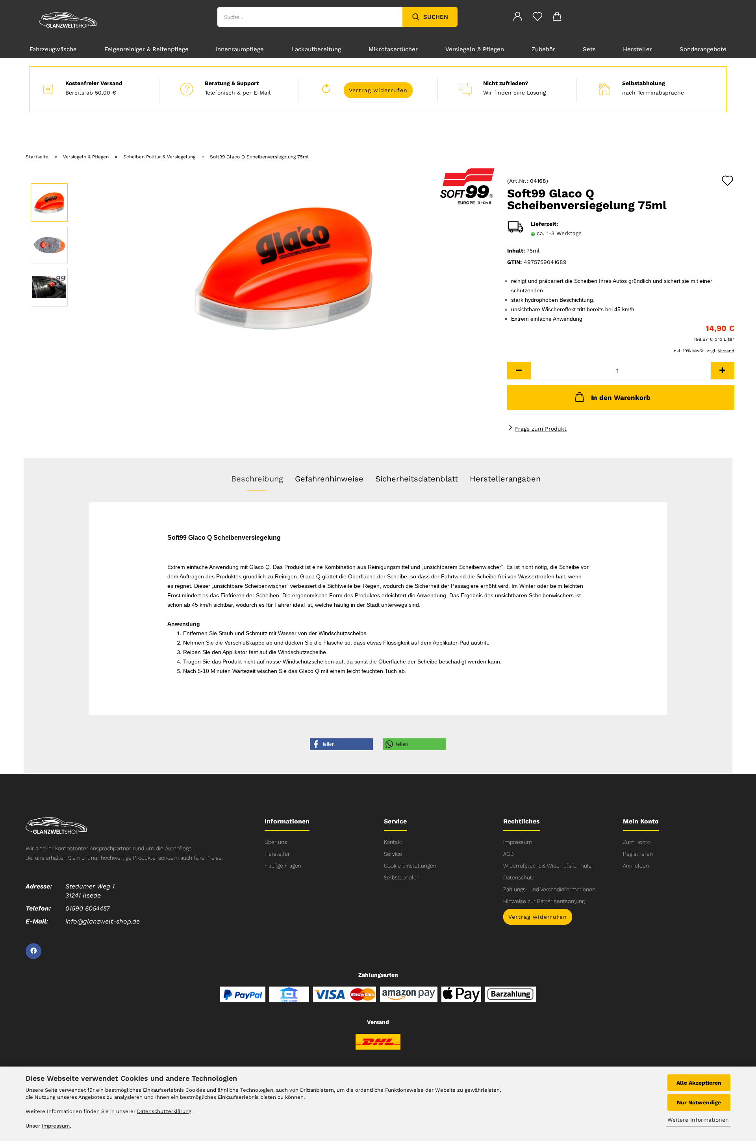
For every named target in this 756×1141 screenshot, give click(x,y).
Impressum (517, 842)
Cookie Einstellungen (410, 865)
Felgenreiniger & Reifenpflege (146, 49)
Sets (589, 49)
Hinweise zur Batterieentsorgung (544, 901)
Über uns (276, 842)
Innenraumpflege (240, 49)
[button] (519, 370)
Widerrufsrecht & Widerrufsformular (548, 865)
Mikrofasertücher (393, 49)
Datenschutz (519, 877)
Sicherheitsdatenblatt (416, 478)
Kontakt (393, 842)
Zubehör (543, 49)
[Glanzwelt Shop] (68, 19)
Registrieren (638, 854)
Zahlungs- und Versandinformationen (549, 889)
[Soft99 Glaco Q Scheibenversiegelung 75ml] (285, 265)
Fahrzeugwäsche (53, 49)
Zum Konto (636, 842)
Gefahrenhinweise (329, 478)
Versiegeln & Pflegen (474, 49)
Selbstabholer (401, 877)
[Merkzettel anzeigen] (537, 17)
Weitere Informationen (698, 1120)
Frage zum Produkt (541, 429)
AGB (508, 854)
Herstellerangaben (505, 478)
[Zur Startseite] (56, 824)
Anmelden (636, 865)
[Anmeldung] (518, 17)
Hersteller (637, 49)
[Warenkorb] (557, 17)
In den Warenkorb (620, 397)
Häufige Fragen (283, 865)
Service (393, 854)
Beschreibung (257, 478)
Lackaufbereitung (316, 49)
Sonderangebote (703, 49)
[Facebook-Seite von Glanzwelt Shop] (33, 951)
